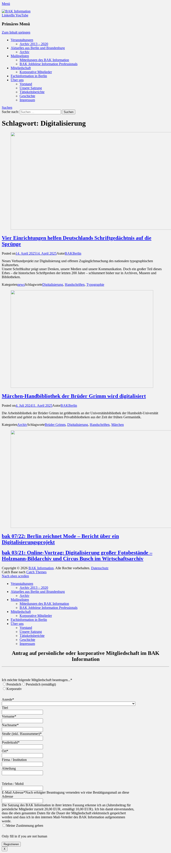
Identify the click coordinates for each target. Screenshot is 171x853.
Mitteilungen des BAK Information (44, 60)
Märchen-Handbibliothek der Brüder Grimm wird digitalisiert (74, 396)
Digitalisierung (52, 284)
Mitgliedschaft (21, 68)
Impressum (27, 100)
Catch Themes (36, 572)
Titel (5, 708)
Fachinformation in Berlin (29, 76)
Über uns (17, 80)
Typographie (95, 284)
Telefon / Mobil (13, 784)
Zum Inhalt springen (16, 32)
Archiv (24, 52)
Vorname (9, 716)
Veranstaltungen (22, 40)
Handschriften (75, 284)
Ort (5, 751)
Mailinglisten (20, 56)
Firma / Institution (14, 760)
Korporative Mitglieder (36, 72)
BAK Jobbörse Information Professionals (48, 64)
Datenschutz (99, 568)
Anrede (8, 699)
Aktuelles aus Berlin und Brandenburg (38, 48)
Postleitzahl (11, 742)
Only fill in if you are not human (24, 836)
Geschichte (27, 96)
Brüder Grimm (55, 424)
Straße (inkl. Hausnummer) (22, 734)
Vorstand (26, 84)
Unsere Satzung (31, 88)
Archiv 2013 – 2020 (34, 44)
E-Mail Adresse (13, 792)
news (21, 284)
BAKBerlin (73, 253)
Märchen (117, 424)
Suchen (7, 107)
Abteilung (9, 768)
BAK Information (41, 568)
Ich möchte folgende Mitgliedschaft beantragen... (37, 680)
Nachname (10, 725)
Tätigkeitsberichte (32, 92)
